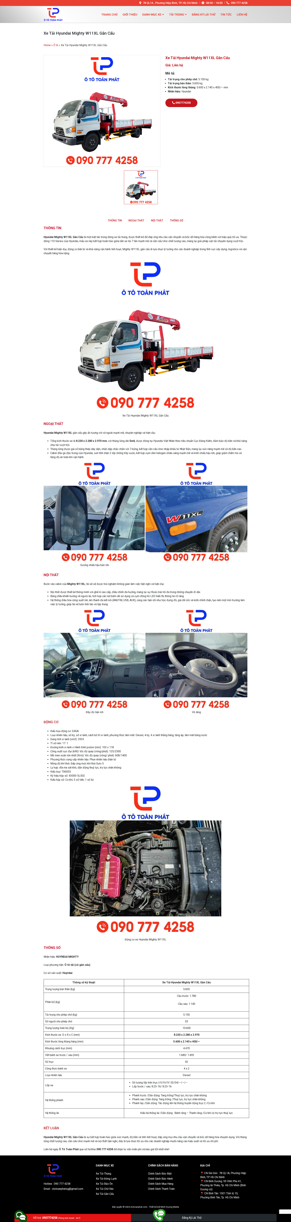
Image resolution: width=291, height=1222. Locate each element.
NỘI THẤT (157, 220)
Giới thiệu (130, 14)
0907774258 (183, 102)
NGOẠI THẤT (136, 220)
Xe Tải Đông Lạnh (106, 1178)
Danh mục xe (151, 14)
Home (47, 45)
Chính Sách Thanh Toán (161, 1188)
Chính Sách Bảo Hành (160, 1178)
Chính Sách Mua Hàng (160, 1183)
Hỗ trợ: (56, 1217)
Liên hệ (242, 14)
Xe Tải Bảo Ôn (104, 1183)
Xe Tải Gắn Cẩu (105, 1193)
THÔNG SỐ (176, 220)
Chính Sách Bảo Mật (160, 1173)
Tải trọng (176, 14)
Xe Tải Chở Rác (105, 1188)
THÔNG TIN (115, 220)
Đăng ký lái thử (203, 14)
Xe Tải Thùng (103, 1173)
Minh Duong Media (170, 1207)
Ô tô (55, 45)
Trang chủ (109, 14)
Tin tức (226, 14)
